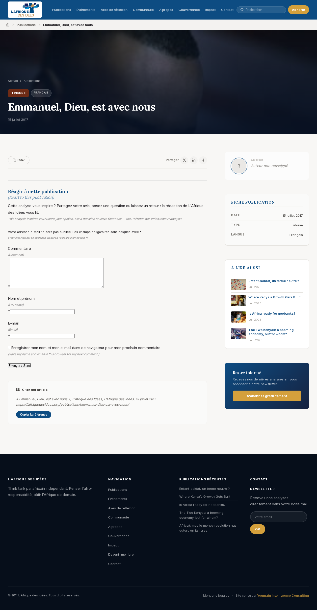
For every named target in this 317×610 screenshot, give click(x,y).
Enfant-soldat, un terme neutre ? (204, 489)
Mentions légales (216, 595)
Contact (227, 10)
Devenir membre (121, 554)
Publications (61, 10)
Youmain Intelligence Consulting (283, 595)
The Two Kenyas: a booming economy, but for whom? (201, 515)
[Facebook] (203, 160)
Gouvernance (189, 10)
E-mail (13, 329)
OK (257, 529)
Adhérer (298, 10)
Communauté (143, 10)
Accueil (13, 81)
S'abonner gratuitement (267, 396)
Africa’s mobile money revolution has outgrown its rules (208, 527)
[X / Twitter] (184, 160)
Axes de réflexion (114, 10)
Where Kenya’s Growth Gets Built (204, 496)
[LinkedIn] (194, 160)
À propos (166, 10)
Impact (210, 10)
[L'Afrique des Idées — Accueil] (25, 9)
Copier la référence (33, 414)
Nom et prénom (21, 304)
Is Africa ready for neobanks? (202, 505)
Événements (86, 10)
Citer (21, 160)
